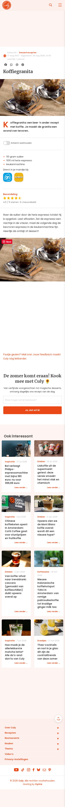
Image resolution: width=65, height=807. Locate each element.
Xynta (38, 784)
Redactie (12, 52)
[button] (55, 728)
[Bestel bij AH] (7, 177)
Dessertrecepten (27, 52)
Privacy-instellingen (16, 759)
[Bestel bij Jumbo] (18, 177)
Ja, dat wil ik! (32, 410)
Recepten (10, 732)
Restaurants (12, 738)
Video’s (9, 754)
